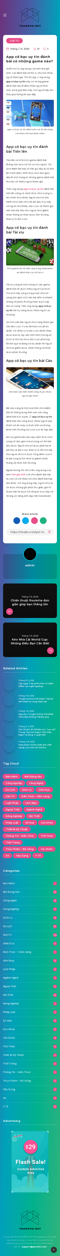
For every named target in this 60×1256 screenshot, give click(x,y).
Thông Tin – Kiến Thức (17, 1072)
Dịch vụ (27, 789)
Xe (7, 855)
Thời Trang (13, 842)
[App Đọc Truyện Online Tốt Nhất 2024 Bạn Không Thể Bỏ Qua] (9, 715)
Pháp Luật (12, 822)
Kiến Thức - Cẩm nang (36, 796)
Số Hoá (29, 822)
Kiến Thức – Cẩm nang (17, 952)
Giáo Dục (44, 789)
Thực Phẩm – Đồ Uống (17, 1081)
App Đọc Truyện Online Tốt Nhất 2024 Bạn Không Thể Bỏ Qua (35, 715)
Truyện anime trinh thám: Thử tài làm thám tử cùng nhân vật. (35, 700)
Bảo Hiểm (12, 776)
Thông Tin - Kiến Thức (20, 835)
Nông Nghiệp (14, 816)
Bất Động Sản (33, 776)
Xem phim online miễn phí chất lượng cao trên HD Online (35, 746)
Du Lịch (10, 789)
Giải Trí (14, 40)
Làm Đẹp (31, 802)
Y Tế (38, 855)
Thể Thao (47, 835)
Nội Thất (34, 816)
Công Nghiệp (14, 783)
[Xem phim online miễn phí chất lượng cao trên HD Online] (9, 746)
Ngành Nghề (34, 809)
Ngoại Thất (13, 809)
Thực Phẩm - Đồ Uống (20, 849)
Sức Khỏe (47, 822)
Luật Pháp (12, 802)
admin (30, 565)
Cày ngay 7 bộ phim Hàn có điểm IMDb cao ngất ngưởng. (35, 684)
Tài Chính (47, 849)
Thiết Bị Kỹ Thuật (17, 829)
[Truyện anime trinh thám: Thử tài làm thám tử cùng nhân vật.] (9, 700)
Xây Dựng (22, 855)
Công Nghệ (36, 783)
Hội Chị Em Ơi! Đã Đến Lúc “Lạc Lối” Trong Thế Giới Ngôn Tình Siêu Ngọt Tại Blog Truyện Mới (37, 732)
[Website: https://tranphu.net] (30, 573)
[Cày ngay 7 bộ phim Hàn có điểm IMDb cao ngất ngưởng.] (9, 685)
